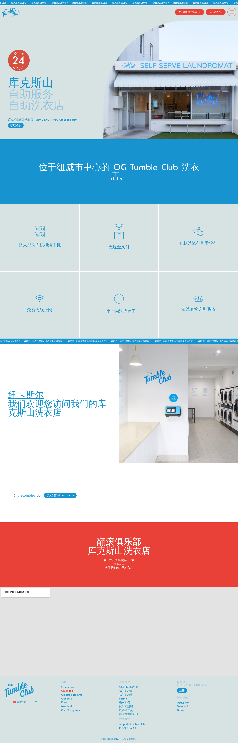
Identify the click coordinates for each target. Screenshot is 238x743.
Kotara (65, 702)
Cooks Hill (67, 691)
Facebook (183, 706)
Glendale (66, 698)
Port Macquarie (70, 710)
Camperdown (69, 687)
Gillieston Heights (71, 694)
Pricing (123, 698)
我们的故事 (126, 691)
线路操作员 (126, 710)
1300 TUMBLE (127, 728)
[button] (123, 404)
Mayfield (66, 706)
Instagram (183, 702)
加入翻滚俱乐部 (128, 714)
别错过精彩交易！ (130, 687)
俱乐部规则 (126, 706)
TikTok (180, 710)
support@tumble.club (132, 724)
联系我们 (124, 702)
